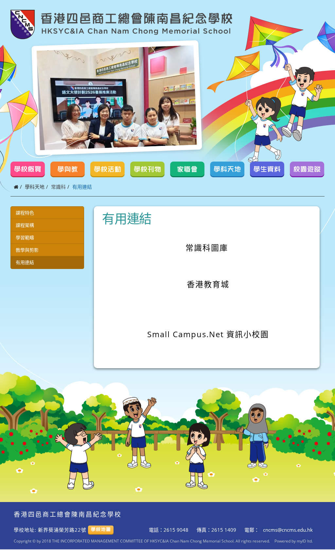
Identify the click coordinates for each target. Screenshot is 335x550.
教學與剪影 (27, 250)
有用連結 (25, 262)
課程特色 (25, 213)
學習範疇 (25, 237)
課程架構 (25, 225)
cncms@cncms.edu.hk (287, 529)
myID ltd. (305, 540)
